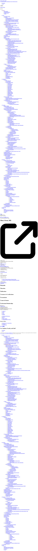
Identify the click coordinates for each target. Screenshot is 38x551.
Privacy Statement (2, 333)
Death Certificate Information (12, 508)
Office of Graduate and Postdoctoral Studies (12, 354)
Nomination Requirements (11, 395)
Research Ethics (6, 515)
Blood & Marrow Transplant (10, 527)
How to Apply (10, 465)
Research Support (6, 516)
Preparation (11, 482)
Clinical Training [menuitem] (12, 113)
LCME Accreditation (7, 492)
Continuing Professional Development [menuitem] (9, 154)
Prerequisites (13, 468)
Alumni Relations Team (9, 405)
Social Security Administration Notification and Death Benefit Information (18, 509)
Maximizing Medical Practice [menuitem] (12, 66)
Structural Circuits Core (9, 360)
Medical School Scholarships (12, 399)
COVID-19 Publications (9, 525)
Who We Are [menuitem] (10, 30)
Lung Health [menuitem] (8, 203)
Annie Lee (9, 420)
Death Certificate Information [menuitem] (12, 171)
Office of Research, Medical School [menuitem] (11, 31)
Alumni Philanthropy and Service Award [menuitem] (14, 54)
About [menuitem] (3, 15)
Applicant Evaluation (13, 469)
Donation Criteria (8, 503)
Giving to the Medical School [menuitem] (8, 71)
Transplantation (8, 415)
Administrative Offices (7, 344)
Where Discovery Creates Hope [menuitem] (8, 210)
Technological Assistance (11, 365)
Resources (9, 463)
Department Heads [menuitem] (8, 18)
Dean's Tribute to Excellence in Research (12, 340)
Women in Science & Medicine (12, 483)
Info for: (3, 10)
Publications (2, 283)
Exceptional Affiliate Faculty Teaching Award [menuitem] (14, 50)
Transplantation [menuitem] (8, 78)
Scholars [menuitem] (11, 201)
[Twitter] (1, 326)
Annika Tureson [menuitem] (10, 84)
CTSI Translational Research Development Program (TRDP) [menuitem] (17, 148)
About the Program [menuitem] (9, 110)
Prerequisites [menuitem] (13, 131)
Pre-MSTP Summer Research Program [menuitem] (13, 135)
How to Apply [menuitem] (10, 127)
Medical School (2, 7)
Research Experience (14, 466)
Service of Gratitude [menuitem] (9, 174)
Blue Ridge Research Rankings (8, 547)
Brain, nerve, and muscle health (10, 409)
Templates (7, 520)
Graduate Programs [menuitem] (7, 152)
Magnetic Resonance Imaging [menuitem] (10, 194)
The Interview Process (13, 470)
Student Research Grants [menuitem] (11, 63)
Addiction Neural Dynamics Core (11, 363)
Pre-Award (5, 517)
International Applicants (14, 467)
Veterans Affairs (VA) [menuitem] (9, 184)
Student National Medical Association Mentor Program (14, 435)
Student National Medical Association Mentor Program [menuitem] (14, 98)
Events (5, 549)
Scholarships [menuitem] (8, 77)
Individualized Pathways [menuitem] (7, 153)
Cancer (7, 410)
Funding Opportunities (7, 514)
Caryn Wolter (10, 422)
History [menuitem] (5, 37)
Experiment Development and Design (13, 364)
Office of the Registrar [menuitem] (9, 32)
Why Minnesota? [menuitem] (8, 80)
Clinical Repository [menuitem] (7, 206)
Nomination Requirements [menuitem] (11, 58)
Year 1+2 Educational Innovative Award (14, 390)
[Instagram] (2, 326)
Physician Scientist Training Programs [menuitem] (13, 137)
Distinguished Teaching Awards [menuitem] (12, 49)
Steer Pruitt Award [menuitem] (10, 44)
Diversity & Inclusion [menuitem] (7, 70)
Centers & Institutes (7, 356)
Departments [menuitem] (6, 35)
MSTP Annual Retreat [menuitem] (11, 143)
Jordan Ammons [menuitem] (10, 89)
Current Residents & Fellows (6, 319)
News (3, 545)
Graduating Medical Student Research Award (14, 378)
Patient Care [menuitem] (4, 207)
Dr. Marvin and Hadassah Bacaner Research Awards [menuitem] (15, 43)
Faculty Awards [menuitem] (8, 48)
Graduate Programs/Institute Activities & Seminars (15, 484)
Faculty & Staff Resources (6, 316)
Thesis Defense (12, 461)
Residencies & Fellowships (8, 490)
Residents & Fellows (7, 12)
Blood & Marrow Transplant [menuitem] (10, 189)
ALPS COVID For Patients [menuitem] (12, 187)
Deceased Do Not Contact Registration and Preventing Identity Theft (18, 511)
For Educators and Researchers (10, 498)
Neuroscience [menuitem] (8, 195)
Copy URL (3, 217)
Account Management (11, 397)
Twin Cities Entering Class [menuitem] (12, 102)
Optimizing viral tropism (11, 358)
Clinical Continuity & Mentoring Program (14, 476)
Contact (5, 407)
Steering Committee (11, 458)
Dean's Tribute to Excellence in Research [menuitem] (12, 20)
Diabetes (7, 529)
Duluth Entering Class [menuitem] (11, 103)
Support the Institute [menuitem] (13, 202)
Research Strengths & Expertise (8, 526)
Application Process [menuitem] (7, 100)
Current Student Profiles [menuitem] (9, 82)
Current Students (4, 318)
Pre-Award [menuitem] (5, 179)
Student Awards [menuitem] (8, 39)
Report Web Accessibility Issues (9, 333)
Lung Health (8, 540)
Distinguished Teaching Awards (12, 387)
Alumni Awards (8, 391)
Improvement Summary (9, 494)
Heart (7, 412)
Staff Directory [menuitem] (10, 120)
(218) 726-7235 (2, 265)
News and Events (8, 373)
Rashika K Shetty (10, 430)
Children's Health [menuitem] (8, 74)
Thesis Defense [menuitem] (12, 124)
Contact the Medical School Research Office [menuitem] (12, 176)
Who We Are (10, 350)
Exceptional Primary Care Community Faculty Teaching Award (17, 388)
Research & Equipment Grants (12, 398)
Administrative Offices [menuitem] (7, 24)
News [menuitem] (3, 208)
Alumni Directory (10, 459)
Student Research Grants (11, 400)
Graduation (9, 352)
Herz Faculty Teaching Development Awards (12, 376)
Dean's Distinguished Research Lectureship (12, 339)
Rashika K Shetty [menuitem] (10, 93)
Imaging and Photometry (11, 366)
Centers (11, 535)
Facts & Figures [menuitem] (8, 81)
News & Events (12, 537)
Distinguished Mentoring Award (12, 386)
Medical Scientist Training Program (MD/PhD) (11, 446)
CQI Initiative (8, 493)
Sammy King (10, 432)
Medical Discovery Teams (8, 542)
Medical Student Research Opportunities (14, 348)
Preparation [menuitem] (11, 145)
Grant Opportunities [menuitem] (11, 149)
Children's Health (8, 411)
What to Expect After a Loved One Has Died (12, 507)
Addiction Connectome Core (10, 367)
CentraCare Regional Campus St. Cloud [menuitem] (10, 23)
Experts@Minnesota (3, 282)
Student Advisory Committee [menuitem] (12, 119)
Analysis (9, 362)
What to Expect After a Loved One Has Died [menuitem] (12, 170)
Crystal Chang (10, 423)
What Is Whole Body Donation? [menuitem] (10, 162)
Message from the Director (12, 449)
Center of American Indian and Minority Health (9, 279)
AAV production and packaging (12, 357)
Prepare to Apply (6, 434)
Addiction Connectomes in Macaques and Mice (15, 368)
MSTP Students (8, 474)
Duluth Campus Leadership (10, 337)
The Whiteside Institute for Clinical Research (14, 349)
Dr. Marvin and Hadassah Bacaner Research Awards (15, 380)
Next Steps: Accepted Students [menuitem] (14, 104)
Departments (6, 355)
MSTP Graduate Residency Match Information (16, 462)
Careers (3, 313)
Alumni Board (8, 402)
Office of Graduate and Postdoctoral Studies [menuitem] (12, 34)
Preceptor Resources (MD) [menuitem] (10, 107)
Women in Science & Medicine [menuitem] (12, 146)
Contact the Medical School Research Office (12, 513)
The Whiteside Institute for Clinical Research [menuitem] (14, 29)
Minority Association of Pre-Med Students (12, 436)
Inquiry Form (10, 506)
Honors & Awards (6, 375)
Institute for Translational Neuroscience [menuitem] (13, 196)
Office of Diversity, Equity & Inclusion (11, 345)
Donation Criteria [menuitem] (8, 166)
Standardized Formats (11, 369)
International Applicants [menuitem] (14, 130)
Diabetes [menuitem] (7, 192)
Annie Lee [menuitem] (9, 83)
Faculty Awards (8, 385)
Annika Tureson (10, 421)
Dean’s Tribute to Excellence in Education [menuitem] (12, 21)
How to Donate (8, 504)
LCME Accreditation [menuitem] (7, 155)
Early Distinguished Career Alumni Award (14, 393)
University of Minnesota (9, 332)
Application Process (7, 437)
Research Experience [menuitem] (14, 129)
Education (3, 442)
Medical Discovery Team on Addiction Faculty (13, 543)
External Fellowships (11, 454)
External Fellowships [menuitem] (11, 116)
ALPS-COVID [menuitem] (8, 186)
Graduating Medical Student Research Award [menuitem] (14, 41)
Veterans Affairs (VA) (9, 522)
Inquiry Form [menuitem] (10, 168)
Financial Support (10, 471)
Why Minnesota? (8, 418)
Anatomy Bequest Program (8, 497)
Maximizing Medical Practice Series (11, 406)
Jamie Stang (9, 425)
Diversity (3, 314)
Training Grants (8, 521)
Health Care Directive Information (13, 505)
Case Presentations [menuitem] (10, 144)
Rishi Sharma (10, 431)
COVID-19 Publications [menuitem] (9, 188)
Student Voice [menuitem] (8, 158)
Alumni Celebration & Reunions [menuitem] (10, 67)
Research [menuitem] (3, 159)
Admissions (4, 416)
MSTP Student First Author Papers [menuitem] (15, 123)
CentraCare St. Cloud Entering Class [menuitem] (13, 101)
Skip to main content (3, 0)
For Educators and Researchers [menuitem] (10, 161)
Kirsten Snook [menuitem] (10, 91)
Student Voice (8, 496)
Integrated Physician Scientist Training (15, 452)
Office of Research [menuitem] (7, 175)
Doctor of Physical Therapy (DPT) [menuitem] (9, 108)
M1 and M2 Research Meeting (12, 479)
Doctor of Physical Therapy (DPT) (9, 445)
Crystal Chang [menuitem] (10, 85)
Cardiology (7, 528)
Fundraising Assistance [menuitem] (11, 60)
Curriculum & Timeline (13, 451)
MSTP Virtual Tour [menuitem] (10, 136)
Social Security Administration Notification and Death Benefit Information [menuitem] (18, 172)
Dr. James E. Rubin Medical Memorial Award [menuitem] (14, 40)
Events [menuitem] (5, 212)
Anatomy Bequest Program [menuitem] (8, 160)
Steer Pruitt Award (10, 382)
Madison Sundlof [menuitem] (10, 92)
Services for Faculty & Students (10, 396)
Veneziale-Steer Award (11, 379)
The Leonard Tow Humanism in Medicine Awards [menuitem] (15, 52)
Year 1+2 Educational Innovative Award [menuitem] (14, 53)
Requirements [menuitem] (12, 128)
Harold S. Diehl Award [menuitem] (11, 57)
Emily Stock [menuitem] (9, 86)
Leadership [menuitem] (5, 17)
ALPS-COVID (8, 523)
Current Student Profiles (9, 419)
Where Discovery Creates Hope (7, 323)
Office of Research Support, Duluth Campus (12, 342)
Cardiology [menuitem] (7, 191)
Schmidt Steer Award (11, 381)
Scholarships (8, 414)
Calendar (7, 478)
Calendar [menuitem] (7, 141)
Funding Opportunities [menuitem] (7, 177)
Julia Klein (9, 427)
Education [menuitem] (3, 105)
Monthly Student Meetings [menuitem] (12, 142)
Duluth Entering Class (11, 440)
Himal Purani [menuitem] (10, 87)
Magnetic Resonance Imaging (10, 532)
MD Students (6, 11)
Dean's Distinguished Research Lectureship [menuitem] (12, 19)
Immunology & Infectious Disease (11, 531)
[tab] (19, 285)
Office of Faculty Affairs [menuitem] (9, 26)
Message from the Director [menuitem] (12, 111)
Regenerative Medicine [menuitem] (9, 76)
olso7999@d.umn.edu (3, 272)
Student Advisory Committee (12, 456)
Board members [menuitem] (10, 65)
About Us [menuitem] (7, 180)
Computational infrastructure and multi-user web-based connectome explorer (19, 370)
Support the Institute (13, 539)
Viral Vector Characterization (12, 359)
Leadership (5, 336)
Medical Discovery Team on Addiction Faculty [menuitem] (13, 205)
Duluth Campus (6, 341)
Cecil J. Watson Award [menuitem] (11, 47)
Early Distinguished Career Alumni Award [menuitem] (14, 56)
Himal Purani (10, 424)
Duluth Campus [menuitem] (6, 22)
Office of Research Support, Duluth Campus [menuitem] (12, 27)
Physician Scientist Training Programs (13, 475)
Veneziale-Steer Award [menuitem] (11, 42)
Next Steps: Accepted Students (14, 441)
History (5, 374)
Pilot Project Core (8, 371)
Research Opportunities (9, 485)
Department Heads (8, 338)
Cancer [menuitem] (7, 73)
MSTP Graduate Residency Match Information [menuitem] (16, 125)
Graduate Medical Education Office (11, 353)
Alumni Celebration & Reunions (10, 404)
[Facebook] (0, 326)
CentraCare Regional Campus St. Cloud (10, 343)
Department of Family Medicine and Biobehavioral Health (10, 280)
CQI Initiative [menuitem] (8, 156)
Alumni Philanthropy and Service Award (14, 392)
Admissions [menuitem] (4, 79)
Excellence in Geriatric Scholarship (13, 383)
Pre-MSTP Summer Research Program (13, 472)
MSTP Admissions (8, 464)
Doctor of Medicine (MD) (8, 444)
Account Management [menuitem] (11, 59)
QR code (7, 217)
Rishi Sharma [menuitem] (10, 94)
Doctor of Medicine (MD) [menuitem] (8, 106)
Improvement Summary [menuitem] (9, 157)
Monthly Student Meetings (12, 480)
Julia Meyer (9, 428)
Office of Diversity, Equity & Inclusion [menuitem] (11, 25)
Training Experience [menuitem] (11, 112)
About (3, 335)
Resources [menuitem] (9, 126)
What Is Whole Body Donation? (10, 499)
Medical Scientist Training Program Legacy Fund (13, 488)
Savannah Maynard (10, 433)
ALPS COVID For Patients (12, 524)
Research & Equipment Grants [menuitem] (12, 61)
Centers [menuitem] (11, 198)
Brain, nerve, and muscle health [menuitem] (10, 72)
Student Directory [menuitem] (10, 118)
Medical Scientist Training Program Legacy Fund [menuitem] (13, 151)
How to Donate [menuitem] (8, 167)
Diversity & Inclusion (7, 408)
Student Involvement (9, 495)
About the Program (9, 447)
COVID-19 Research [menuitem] (7, 185)
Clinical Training (12, 450)
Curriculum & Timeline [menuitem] (13, 114)
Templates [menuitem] (7, 183)
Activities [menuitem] (9, 117)
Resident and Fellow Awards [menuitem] (10, 45)
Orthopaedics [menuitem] (8, 75)
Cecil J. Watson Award (11, 384)
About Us (5, 417)
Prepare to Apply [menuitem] (6, 96)
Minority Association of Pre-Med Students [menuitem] (12, 99)
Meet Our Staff (10, 502)
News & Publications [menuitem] (11, 122)
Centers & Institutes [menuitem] (7, 36)
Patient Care (4, 544)
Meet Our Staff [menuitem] (10, 165)
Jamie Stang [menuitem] (9, 88)
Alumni (5, 13)
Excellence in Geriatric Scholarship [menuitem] (13, 46)
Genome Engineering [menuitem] (9, 193)
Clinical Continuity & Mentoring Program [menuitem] (14, 139)
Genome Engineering (9, 530)
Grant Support (10, 347)
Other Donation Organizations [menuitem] (12, 169)
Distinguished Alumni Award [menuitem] (12, 55)
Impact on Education (11, 500)
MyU (3, 317)
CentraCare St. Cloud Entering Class (13, 439)
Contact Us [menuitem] (7, 150)
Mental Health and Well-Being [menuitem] (12, 140)
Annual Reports (4, 324)
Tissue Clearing (10, 361)
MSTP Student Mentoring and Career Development (17, 453)
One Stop (3, 3)
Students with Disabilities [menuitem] (11, 138)
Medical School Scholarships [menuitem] (12, 62)
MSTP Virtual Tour (10, 473)
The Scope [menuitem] (5, 211)
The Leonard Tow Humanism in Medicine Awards (15, 389)
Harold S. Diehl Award (11, 394)
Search (2, 5)
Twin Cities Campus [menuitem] (7, 16)
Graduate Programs (7, 489)
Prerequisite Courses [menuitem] (9, 97)
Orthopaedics (8, 413)
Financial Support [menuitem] (10, 134)
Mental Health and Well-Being (12, 477)
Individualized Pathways (7, 491)
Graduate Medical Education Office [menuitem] (11, 33)
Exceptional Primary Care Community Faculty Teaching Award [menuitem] (17, 51)
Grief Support (10, 510)
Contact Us (4, 311)
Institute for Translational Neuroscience (13, 533)
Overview (9, 448)
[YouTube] (3, 326)
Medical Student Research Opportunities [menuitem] (14, 28)
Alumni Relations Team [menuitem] (9, 68)
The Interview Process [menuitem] (13, 132)
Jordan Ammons (10, 426)
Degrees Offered (6, 443)
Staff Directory (10, 457)
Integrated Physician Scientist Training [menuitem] (15, 115)
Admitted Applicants (9, 438)
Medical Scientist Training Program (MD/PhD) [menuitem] (11, 109)
